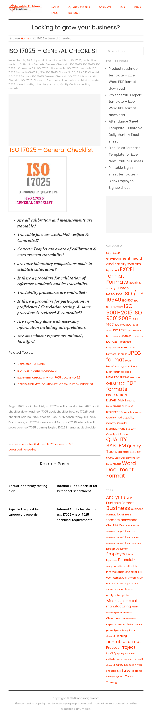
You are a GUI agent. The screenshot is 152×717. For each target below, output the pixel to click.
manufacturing (118, 606)
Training (111, 682)
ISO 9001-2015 (119, 309)
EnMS (55, 13)
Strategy (110, 676)
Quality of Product (118, 434)
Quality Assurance (132, 412)
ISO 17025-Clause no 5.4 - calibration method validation (55, 80)
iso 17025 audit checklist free (55, 411)
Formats (105, 7)
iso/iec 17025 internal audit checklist (72, 427)
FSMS (137, 7)
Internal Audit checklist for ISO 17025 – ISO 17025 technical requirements (77, 514)
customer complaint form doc (120, 531)
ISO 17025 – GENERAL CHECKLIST (37, 371)
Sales (133, 452)
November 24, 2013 (20, 60)
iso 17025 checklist (39, 417)
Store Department (125, 457)
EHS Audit (115, 253)
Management (122, 600)
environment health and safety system (124, 261)
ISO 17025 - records (79, 68)
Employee (116, 554)
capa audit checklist (22, 449)
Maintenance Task (118, 372)
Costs (123, 525)
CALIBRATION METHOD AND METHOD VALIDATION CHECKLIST (55, 384)
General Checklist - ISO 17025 (64, 64)
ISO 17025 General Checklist (49, 76)
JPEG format (123, 356)
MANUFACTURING (117, 377)
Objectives (113, 618)
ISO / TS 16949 (124, 296)
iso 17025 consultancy (67, 417)
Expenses (111, 560)
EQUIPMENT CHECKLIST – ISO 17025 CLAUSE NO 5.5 (48, 377)
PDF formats (121, 386)
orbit (41, 60)
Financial (125, 559)
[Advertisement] (54, 120)
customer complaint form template (123, 543)
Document (123, 549)
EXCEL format (120, 272)
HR (135, 566)
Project (128, 647)
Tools (129, 676)
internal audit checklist (121, 572)
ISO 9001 (127, 300)
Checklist (112, 525)
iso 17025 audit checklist (62, 406)
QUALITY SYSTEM (79, 7)
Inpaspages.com (88, 698)
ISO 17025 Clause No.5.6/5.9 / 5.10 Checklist (72, 72)
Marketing (135, 377)
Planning (121, 636)
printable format (123, 641)
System (119, 676)
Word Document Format (121, 470)
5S (107, 253)
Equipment (112, 270)
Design (110, 549)
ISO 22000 (122, 354)
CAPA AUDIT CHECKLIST (32, 364)
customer (134, 525)
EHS (122, 7)
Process (112, 647)
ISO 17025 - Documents (51, 68)
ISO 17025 (74, 13)
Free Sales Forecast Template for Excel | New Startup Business (126, 154)
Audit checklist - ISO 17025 (65, 60)
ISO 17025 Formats (20, 76)
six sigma (137, 670)
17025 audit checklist (30, 406)
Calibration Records (32, 64)
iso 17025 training (35, 427)
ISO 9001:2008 (124, 315)
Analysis (114, 497)
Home (55, 7)
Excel (130, 554)
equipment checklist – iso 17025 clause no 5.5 (42, 444)
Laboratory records (47, 84)
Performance (134, 624)
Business (118, 508)
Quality (111, 653)
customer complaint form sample (122, 537)
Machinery (131, 366)
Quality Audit (115, 417)
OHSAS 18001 (115, 383)
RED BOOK (123, 452)
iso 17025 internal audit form (45, 422)
